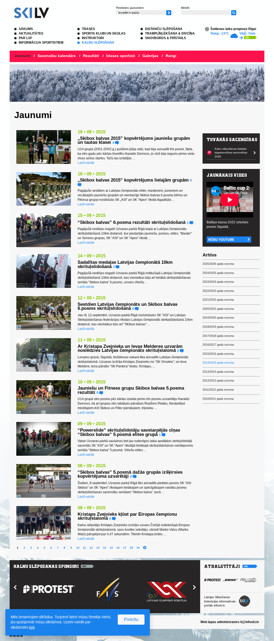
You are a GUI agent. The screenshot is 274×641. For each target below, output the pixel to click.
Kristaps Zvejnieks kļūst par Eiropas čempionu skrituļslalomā (127, 516)
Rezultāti (91, 56)
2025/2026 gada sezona (218, 263)
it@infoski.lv (249, 622)
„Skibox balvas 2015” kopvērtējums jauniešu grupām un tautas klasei (134, 140)
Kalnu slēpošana (98, 42)
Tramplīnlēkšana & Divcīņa (170, 33)
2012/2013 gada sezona (218, 380)
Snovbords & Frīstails (165, 38)
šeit (32, 627)
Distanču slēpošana (163, 29)
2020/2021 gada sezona (218, 308)
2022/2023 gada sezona (218, 290)
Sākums (26, 29)
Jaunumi (22, 56)
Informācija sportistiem (41, 42)
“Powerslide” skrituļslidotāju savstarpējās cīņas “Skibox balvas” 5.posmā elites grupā (129, 432)
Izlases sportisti (120, 56)
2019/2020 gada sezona (218, 317)
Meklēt (185, 7)
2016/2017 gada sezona (218, 344)
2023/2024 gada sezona (218, 281)
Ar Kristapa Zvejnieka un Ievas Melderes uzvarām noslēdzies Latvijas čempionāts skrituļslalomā (130, 348)
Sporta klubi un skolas (103, 33)
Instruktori (93, 38)
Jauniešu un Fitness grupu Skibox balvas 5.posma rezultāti (131, 390)
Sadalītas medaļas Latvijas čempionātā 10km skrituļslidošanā (125, 264)
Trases (88, 29)
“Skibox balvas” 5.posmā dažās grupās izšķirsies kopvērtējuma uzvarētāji (130, 474)
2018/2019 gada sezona (218, 326)
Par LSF (25, 38)
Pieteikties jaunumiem (130, 7)
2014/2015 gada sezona (218, 362)
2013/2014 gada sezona (218, 371)
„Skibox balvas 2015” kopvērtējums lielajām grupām (133, 180)
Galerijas (150, 56)
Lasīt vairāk (86, 163)
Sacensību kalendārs (56, 56)
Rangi (171, 56)
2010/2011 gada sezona (218, 398)
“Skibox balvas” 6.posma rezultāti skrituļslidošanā (131, 222)
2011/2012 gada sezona (218, 389)
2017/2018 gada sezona (218, 335)
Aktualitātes (31, 33)
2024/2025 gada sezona (218, 272)
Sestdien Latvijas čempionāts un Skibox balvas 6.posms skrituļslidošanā (127, 306)
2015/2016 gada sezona (218, 353)
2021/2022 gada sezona (218, 299)
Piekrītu (131, 619)
